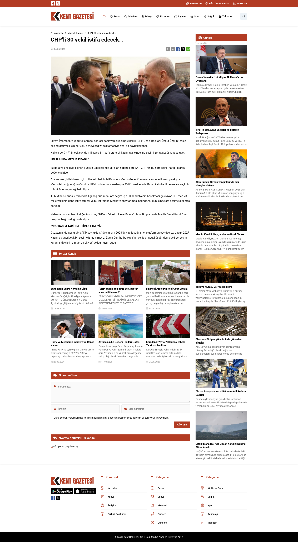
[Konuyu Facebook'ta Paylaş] (178, 49)
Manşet (71, 32)
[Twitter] (58, 3)
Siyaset (79, 32)
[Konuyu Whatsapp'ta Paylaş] (188, 49)
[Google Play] (62, 492)
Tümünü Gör (202, 42)
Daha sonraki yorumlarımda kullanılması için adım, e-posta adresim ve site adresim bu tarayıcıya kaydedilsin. (111, 417)
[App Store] (85, 492)
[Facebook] (53, 3)
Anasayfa (58, 32)
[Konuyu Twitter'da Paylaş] (183, 49)
